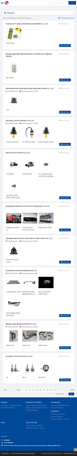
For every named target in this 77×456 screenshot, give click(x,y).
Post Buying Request (67, 18)
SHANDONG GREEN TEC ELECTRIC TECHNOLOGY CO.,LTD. (28, 206)
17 (30, 390)
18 (33, 390)
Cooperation (55, 402)
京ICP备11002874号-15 (70, 453)
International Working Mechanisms (60, 405)
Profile (27, 425)
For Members (4, 405)
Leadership (39, 425)
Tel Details (7, 440)
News (3, 422)
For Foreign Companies (15, 405)
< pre (5, 390)
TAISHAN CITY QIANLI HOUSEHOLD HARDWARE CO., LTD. (27, 24)
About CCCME (31, 422)
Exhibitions (55, 411)
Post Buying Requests (32, 410)
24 (51, 390)
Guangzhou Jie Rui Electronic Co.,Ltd (19, 356)
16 (26, 390)
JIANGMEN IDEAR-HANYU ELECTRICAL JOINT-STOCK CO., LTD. (29, 238)
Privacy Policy (5, 453)
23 (48, 390)
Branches (33, 425)
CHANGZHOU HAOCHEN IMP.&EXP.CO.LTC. (21, 270)
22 (44, 390)
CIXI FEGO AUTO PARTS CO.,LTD (18, 153)
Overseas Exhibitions (57, 416)
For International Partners (8, 407)
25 (55, 390)
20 (40, 390)
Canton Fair (66, 419)
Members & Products (34, 402)
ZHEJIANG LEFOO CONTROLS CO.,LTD (20, 120)
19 (37, 390)
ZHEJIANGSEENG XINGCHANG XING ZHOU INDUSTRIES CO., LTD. (30, 88)
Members (28, 407)
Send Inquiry (65, 45)
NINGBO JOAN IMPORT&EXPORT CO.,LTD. (21, 324)
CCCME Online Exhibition (58, 414)
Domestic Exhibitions (57, 419)
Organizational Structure (32, 428)
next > (72, 390)
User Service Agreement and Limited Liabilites (23, 453)
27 (58, 390)
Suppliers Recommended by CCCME (36, 405)
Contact (42, 428)
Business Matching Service (39, 407)
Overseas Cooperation (57, 407)
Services (4, 402)
